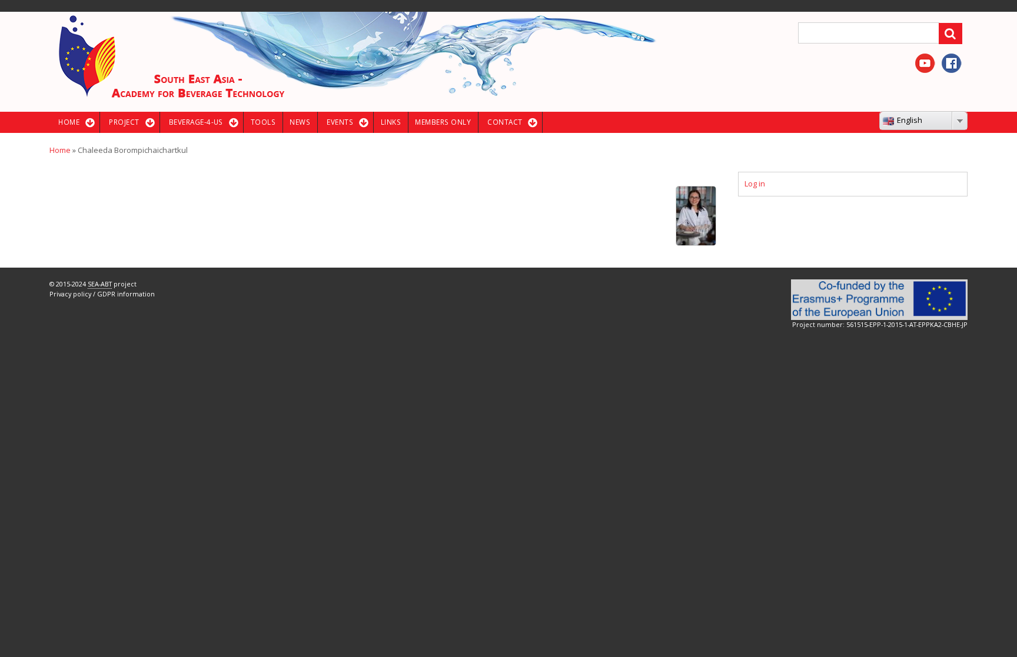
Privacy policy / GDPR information (102, 293)
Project (124, 121)
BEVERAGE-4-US (196, 121)
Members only (443, 121)
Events (340, 121)
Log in (755, 183)
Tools (263, 121)
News (300, 121)
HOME (68, 121)
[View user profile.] (696, 215)
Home (60, 150)
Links (391, 121)
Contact (504, 121)
